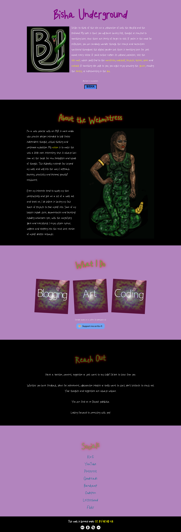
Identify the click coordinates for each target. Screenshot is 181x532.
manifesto (110, 60)
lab (108, 71)
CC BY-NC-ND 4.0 (104, 521)
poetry (79, 71)
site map (76, 60)
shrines (139, 60)
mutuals (75, 65)
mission (55, 147)
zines (145, 60)
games (142, 65)
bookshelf (121, 60)
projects (130, 60)
